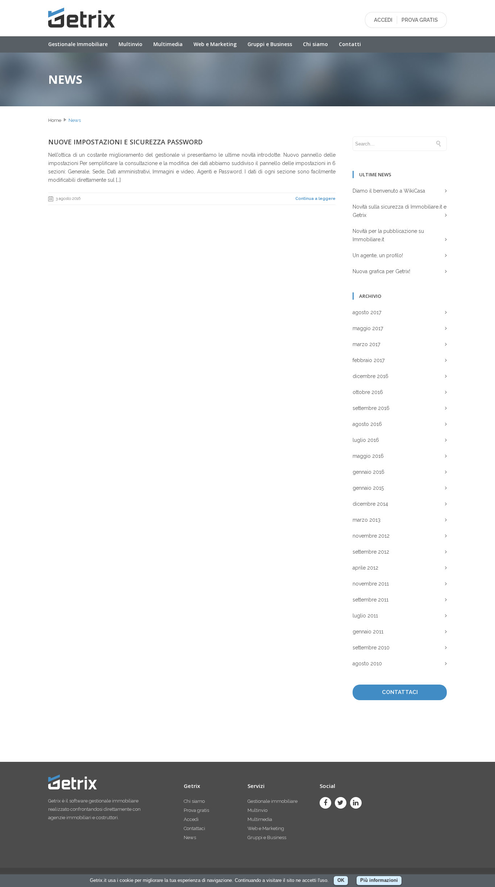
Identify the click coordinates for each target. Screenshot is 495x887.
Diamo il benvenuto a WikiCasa (389, 191)
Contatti (350, 44)
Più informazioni (379, 880)
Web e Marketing (215, 44)
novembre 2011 (371, 584)
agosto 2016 (367, 424)
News (74, 120)
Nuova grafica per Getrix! (381, 271)
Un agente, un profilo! (378, 255)
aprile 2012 (365, 568)
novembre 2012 (371, 536)
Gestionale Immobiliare (78, 44)
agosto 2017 (367, 312)
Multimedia (168, 44)
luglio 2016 (366, 440)
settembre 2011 (370, 600)
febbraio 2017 (368, 360)
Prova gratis (196, 810)
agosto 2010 (367, 663)
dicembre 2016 (370, 376)
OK (340, 880)
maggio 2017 (368, 328)
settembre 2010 (371, 647)
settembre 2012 (371, 552)
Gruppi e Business (270, 44)
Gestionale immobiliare (273, 801)
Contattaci (194, 828)
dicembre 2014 (370, 504)
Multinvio (130, 44)
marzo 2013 (366, 520)
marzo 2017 (366, 344)
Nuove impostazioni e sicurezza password (125, 141)
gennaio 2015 (368, 488)
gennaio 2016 (368, 472)
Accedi (191, 819)
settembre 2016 (371, 408)
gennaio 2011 (368, 632)
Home (54, 120)
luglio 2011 (365, 616)
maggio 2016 (368, 456)
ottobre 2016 (368, 392)
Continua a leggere (315, 198)
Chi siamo (315, 44)
